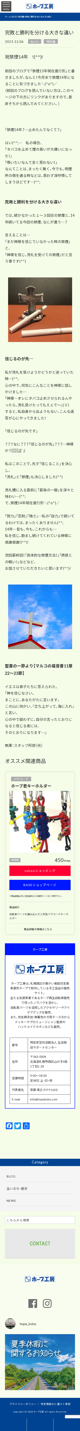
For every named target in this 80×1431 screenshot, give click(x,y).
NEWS (11, 1200)
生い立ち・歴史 (17, 1188)
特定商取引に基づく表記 (56, 1404)
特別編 (50, 41)
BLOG (35, 41)
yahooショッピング (40, 870)
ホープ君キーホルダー (31, 786)
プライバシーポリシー (23, 1404)
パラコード (21, 779)
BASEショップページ (40, 885)
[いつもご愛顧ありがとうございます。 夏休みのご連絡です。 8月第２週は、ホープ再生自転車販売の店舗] (40, 1369)
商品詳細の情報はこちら (38, 929)
